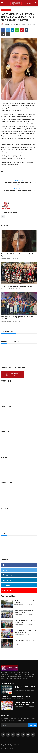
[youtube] (28, 734)
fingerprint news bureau (9, 212)
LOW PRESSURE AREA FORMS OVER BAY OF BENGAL (19, 191)
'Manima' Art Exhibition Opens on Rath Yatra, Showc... (24, 641)
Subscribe (33, 725)
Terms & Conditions (7, 748)
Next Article (18, 188)
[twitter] (8, 734)
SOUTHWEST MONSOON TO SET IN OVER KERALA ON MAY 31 (19, 184)
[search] (35, 3)
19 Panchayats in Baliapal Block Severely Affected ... (23, 611)
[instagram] (13, 734)
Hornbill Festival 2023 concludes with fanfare (16, 286)
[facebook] (3, 734)
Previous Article (20, 180)
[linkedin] (18, 734)
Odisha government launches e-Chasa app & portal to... (24, 703)
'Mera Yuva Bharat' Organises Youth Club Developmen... (25, 631)
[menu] (2, 3)
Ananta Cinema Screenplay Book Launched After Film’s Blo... (17, 318)
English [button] (29, 3)
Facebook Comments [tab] (8, 331)
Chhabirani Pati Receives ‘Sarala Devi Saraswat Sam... (25, 621)
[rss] (33, 734)
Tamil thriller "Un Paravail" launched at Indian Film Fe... (18, 255)
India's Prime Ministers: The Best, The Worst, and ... (24, 687)
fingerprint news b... (6, 258)
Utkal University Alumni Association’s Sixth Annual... (25, 601)
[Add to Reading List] (8, 34)
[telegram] (23, 734)
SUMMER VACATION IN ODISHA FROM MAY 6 (16, 696)
